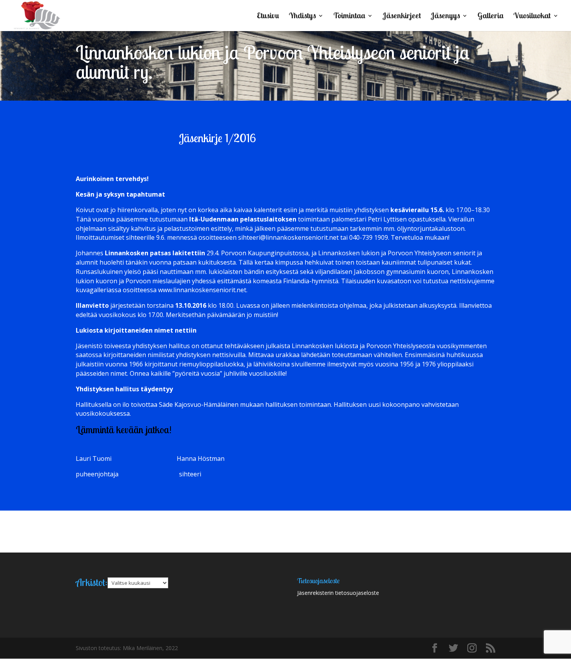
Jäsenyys (445, 16)
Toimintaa (349, 16)
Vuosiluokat (532, 16)
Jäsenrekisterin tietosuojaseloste (338, 592)
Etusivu (268, 16)
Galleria (490, 16)
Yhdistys (302, 16)
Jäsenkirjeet (402, 16)
